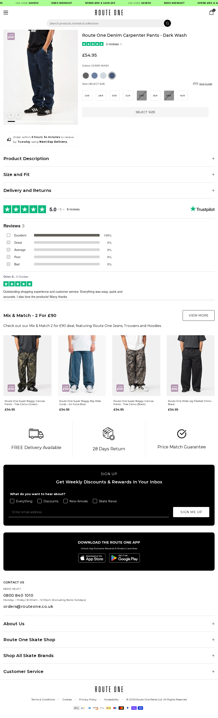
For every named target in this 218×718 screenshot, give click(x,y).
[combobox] (109, 23)
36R (155, 95)
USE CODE (23, 3)
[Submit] (167, 23)
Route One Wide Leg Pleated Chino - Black (190, 402)
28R (100, 95)
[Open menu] (5, 12)
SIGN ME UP (191, 512)
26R (87, 95)
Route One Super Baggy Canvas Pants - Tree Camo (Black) (133, 402)
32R (128, 95)
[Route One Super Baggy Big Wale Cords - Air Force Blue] (82, 365)
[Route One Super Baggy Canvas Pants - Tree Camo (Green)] (27, 365)
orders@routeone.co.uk (28, 606)
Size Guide (205, 83)
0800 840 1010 (18, 595)
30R (114, 95)
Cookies (67, 699)
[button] (11, 115)
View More (198, 315)
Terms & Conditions (43, 699)
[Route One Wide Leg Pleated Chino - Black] (191, 365)
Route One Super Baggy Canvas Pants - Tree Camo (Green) (25, 402)
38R (168, 95)
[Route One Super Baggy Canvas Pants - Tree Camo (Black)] (136, 365)
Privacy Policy (88, 699)
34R (141, 95)
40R (182, 95)
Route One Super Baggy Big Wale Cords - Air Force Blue (80, 402)
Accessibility (111, 699)
